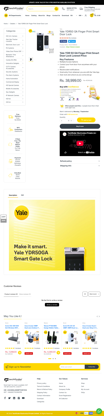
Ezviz (45, 323)
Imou (6, 323)
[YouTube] (23, 398)
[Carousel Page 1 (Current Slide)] (49, 358)
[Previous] (99, 316)
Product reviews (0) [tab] (11, 294)
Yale (61, 29)
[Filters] (85, 294)
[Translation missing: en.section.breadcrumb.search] (56, 9)
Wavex (27, 323)
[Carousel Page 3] (55, 358)
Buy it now (80, 126)
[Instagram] (19, 398)
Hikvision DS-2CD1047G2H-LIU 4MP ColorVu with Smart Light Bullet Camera (90, 327)
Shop (83, 383)
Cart (82, 386)
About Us (62, 386)
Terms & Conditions (43, 386)
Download (40, 398)
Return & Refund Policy (44, 389)
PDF (22, 195)
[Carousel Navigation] (98, 316)
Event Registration (65, 395)
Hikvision (85, 323)
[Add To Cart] (39, 352)
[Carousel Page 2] (53, 358)
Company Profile (64, 389)
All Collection (63, 398)
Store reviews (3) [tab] (25, 294)
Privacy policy (41, 383)
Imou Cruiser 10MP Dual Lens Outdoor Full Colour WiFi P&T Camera (13, 327)
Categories (40, 401)
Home (61, 383)
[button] (64, 38)
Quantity (62, 117)
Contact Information (43, 395)
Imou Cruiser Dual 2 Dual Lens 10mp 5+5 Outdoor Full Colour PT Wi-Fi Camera (71, 327)
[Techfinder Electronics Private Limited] (14, 9)
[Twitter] (9, 398)
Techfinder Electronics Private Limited (25, 413)
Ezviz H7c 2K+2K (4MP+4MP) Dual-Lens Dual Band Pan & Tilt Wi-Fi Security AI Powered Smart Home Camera (52, 327)
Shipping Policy (42, 392)
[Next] (97, 316)
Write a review (52, 305)
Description (13, 195)
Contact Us (62, 392)
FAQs (83, 392)
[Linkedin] (14, 398)
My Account (85, 389)
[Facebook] (5, 398)
